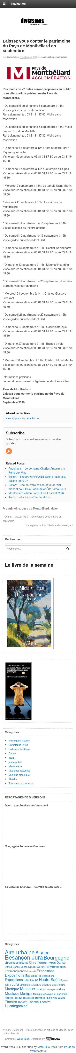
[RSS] (9, 451)
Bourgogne (56, 957)
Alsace (42, 952)
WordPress (23, 1039)
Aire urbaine (49, 57)
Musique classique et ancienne (50, 994)
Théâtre (13, 779)
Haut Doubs (31, 980)
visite (54, 508)
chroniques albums (19, 740)
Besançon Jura (24, 957)
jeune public (15, 762)
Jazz (11, 757)
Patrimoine (51, 997)
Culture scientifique (19, 749)
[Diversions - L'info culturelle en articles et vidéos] (38, 25)
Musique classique (19, 775)
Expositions (46, 970)
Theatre (11, 1001)
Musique (12, 988)
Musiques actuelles (19, 770)
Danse (12, 753)
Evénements (30, 971)
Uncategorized (16, 1005)
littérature (46, 984)
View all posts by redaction (23, 418)
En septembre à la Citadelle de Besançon (49, 525)
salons (61, 997)
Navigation (18, 3)
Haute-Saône (50, 979)
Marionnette (15, 766)
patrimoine (62, 57)
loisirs (55, 984)
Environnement (56, 966)
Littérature (25, 984)
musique (41, 989)
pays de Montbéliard (35, 508)
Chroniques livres (18, 745)
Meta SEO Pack (47, 1047)
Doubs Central (37, 967)
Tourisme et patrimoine (21, 783)
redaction (12, 57)
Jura (15, 984)
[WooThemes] (53, 1039)
